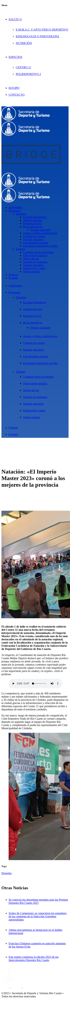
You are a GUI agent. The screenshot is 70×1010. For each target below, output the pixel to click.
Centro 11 (23, 67)
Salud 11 (15, 19)
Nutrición (24, 43)
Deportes (6, 873)
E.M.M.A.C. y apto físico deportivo (42, 29)
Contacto (17, 94)
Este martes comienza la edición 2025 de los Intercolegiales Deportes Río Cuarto (34, 958)
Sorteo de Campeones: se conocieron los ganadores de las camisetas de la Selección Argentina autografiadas (38, 916)
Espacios (15, 57)
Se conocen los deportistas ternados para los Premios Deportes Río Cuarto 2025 (38, 901)
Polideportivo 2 (28, 74)
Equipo (14, 87)
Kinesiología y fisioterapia (37, 36)
